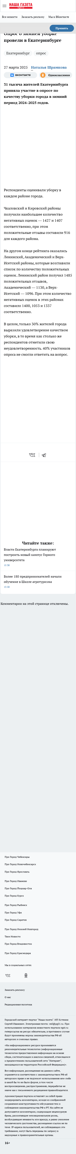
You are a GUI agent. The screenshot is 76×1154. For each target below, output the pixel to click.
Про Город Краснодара (18, 953)
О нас (8, 997)
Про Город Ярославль (17, 871)
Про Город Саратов (16, 919)
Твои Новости (12, 936)
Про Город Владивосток (18, 943)
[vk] (32, 455)
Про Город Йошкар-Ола (18, 888)
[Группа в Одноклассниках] (55, 75)
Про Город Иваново (16, 881)
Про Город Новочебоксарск (20, 864)
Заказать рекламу (32, 17)
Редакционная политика (18, 1004)
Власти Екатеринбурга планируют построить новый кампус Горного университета (30, 557)
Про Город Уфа (13, 912)
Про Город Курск (14, 895)
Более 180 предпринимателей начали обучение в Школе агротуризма (33, 581)
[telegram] (45, 455)
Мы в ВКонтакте (58, 17)
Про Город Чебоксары (17, 856)
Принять (62, 28)
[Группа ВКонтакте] (20, 75)
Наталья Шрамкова (49, 67)
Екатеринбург (18, 53)
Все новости (9, 17)
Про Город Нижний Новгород (21, 929)
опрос (41, 53)
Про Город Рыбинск (16, 905)
